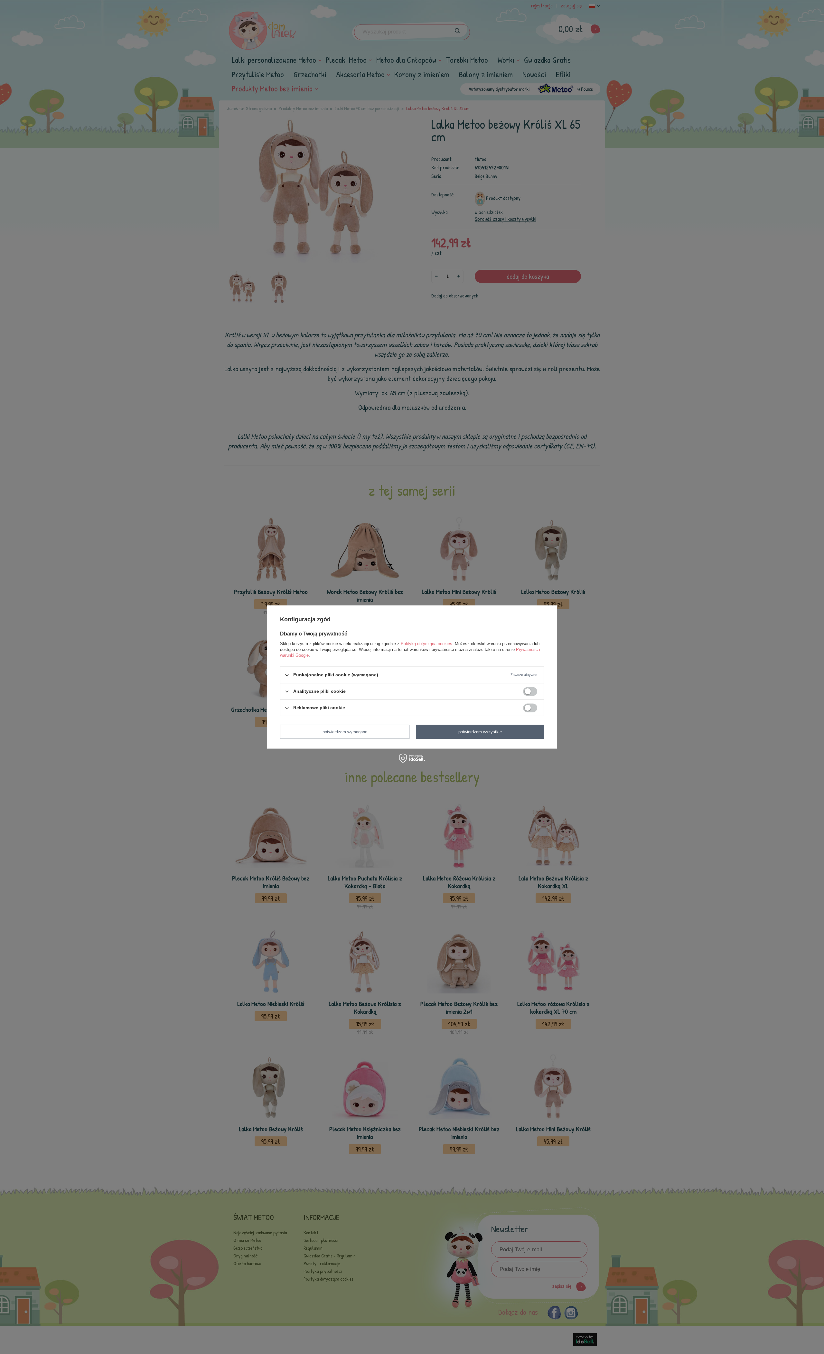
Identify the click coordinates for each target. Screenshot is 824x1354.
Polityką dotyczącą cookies (426, 643)
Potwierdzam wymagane (345, 731)
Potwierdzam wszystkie (480, 731)
